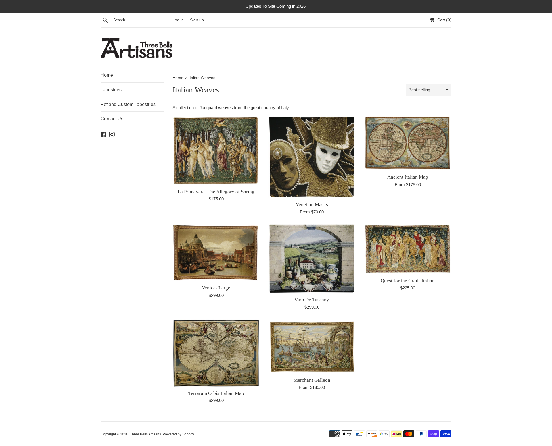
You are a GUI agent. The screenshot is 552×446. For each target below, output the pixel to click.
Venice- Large (216, 288)
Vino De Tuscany (311, 299)
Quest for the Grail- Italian (408, 280)
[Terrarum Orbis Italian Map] (216, 353)
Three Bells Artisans (145, 434)
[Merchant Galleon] (311, 346)
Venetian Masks (312, 204)
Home (107, 75)
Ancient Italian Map (407, 177)
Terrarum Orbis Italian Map (216, 393)
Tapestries (111, 89)
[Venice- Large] (216, 252)
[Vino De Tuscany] (311, 258)
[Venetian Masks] (311, 156)
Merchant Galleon (312, 380)
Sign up (197, 20)
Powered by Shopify (178, 434)
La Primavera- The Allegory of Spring (216, 191)
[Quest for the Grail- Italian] (407, 249)
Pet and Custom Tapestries (128, 104)
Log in (178, 20)
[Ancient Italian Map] (407, 143)
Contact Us (112, 118)
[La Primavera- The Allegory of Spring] (216, 150)
